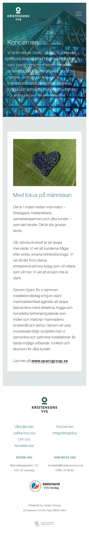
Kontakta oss (24, 445)
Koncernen (64, 426)
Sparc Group (52, 505)
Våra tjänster (24, 426)
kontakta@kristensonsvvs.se (65, 465)
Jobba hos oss (24, 433)
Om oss (24, 439)
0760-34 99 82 (65, 470)
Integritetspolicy (65, 433)
